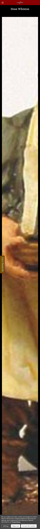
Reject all (15, 526)
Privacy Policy (16, 522)
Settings (6, 526)
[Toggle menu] (2, 2)
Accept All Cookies (28, 526)
